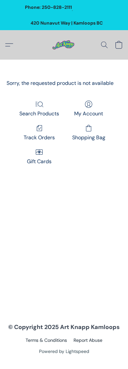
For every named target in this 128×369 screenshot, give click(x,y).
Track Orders (39, 137)
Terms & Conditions (46, 340)
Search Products (39, 113)
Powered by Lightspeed (64, 351)
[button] (64, 45)
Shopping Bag (88, 137)
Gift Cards (39, 161)
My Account (88, 113)
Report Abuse (88, 340)
